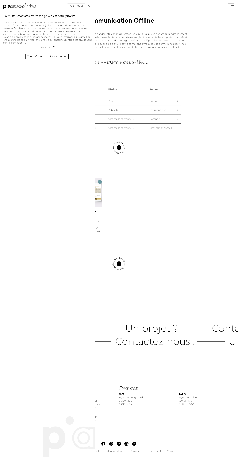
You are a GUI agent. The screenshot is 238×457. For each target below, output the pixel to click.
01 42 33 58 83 (186, 404)
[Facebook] (103, 444)
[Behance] (134, 444)
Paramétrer (76, 5)
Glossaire (136, 451)
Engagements (154, 451)
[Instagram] (126, 444)
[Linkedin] (119, 444)
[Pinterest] (111, 444)
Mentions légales (116, 451)
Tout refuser (88, 6)
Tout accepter (58, 56)
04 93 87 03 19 (126, 404)
